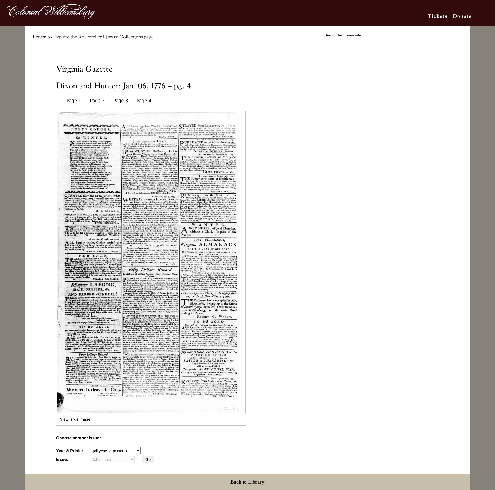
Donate (462, 16)
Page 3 (120, 101)
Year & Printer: (70, 450)
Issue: (62, 459)
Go (148, 459)
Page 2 (97, 101)
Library (256, 482)
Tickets (438, 16)
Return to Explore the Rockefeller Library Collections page (93, 37)
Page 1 (74, 101)
